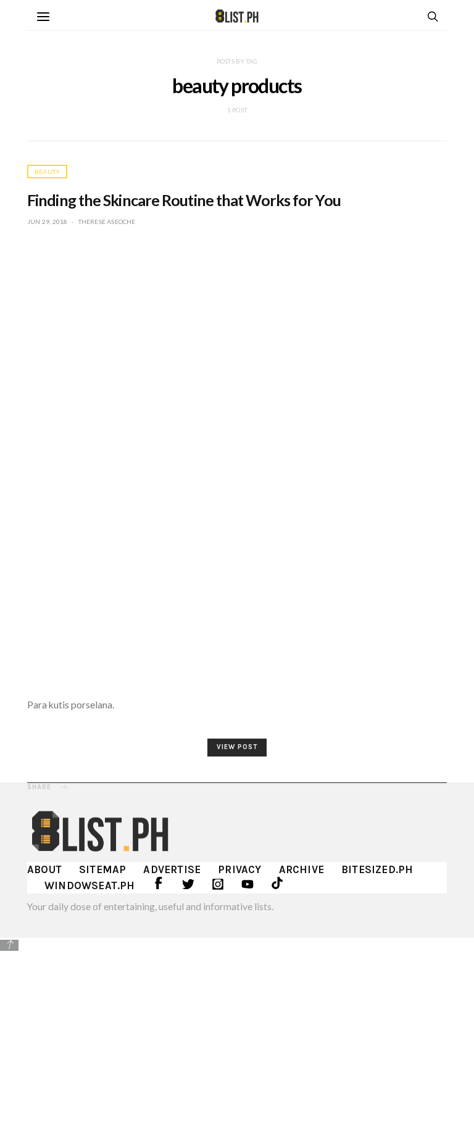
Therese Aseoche (107, 221)
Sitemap (102, 869)
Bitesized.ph (377, 869)
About (44, 869)
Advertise (172, 869)
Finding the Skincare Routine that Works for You (184, 200)
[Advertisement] (237, 1039)
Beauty (47, 171)
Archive (301, 869)
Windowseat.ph (89, 885)
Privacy (239, 869)
